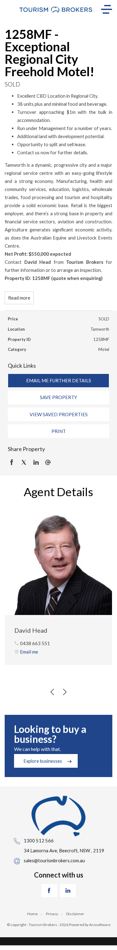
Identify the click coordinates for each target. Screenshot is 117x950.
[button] (58, 397)
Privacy (52, 913)
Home (32, 913)
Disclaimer (75, 913)
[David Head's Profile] (58, 561)
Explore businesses (42, 761)
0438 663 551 (35, 643)
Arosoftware (99, 924)
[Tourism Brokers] (56, 9)
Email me (29, 651)
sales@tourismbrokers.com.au (54, 860)
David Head (30, 630)
